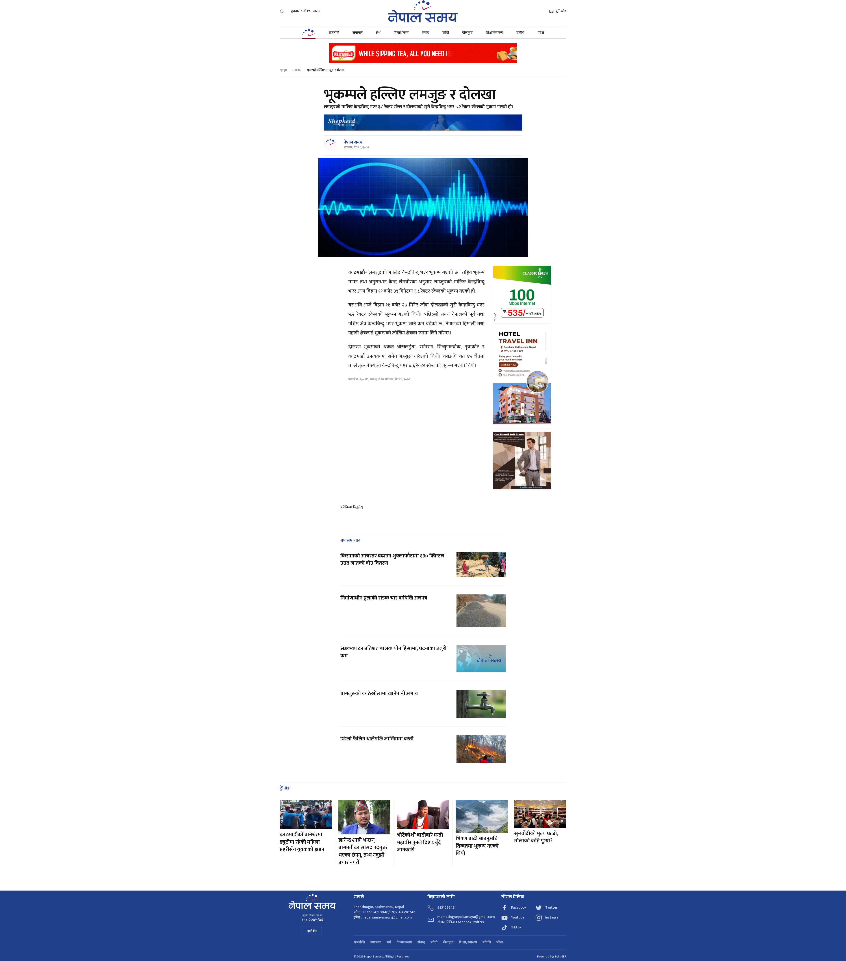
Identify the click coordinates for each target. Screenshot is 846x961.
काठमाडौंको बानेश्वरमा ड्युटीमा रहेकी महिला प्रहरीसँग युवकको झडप (302, 842)
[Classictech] (522, 294)
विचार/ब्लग (401, 33)
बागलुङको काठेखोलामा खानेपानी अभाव (379, 693)
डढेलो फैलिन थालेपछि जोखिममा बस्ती (377, 738)
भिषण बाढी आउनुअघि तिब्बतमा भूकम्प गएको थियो (477, 846)
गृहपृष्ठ (283, 69)
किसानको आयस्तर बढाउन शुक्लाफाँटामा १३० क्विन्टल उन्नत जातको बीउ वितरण (392, 560)
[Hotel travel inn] (522, 377)
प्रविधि (520, 33)
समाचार (357, 33)
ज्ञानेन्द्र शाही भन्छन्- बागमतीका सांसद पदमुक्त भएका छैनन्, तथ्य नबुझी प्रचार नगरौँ (362, 851)
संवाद (425, 33)
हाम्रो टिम (312, 931)
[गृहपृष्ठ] (308, 32)
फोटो (445, 33)
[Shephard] (423, 122)
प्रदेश (541, 33)
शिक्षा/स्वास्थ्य (494, 33)
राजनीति (334, 33)
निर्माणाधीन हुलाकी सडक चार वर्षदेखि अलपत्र (384, 598)
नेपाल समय (353, 142)
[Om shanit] (522, 460)
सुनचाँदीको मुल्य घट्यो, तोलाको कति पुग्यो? (536, 837)
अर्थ (378, 33)
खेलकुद (467, 33)
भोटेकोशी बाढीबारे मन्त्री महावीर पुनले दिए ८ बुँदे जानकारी (420, 842)
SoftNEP (560, 956)
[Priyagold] (423, 53)
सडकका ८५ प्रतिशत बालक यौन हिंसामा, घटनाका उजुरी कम (393, 652)
